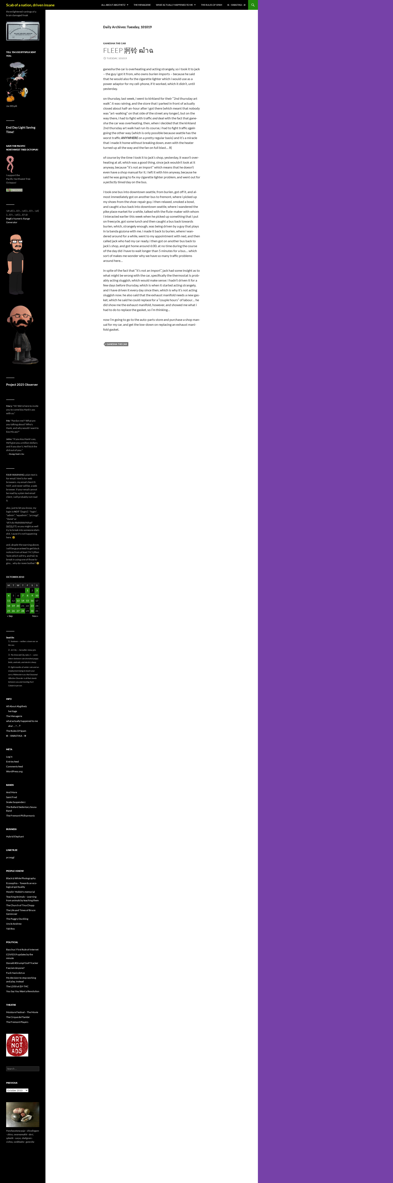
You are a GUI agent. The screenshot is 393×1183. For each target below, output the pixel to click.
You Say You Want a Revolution (22, 991)
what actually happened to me (174, 4)
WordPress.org (14, 771)
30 (32, 610)
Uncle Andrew (13, 923)
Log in (9, 756)
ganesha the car (114, 43)
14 (22, 600)
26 (13, 610)
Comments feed (14, 766)
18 (8, 605)
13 (18, 600)
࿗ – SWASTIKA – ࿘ (236, 4)
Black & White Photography (21, 878)
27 (18, 610)
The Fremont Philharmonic (20, 815)
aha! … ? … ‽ (14, 725)
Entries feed (12, 761)
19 (13, 605)
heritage (12, 711)
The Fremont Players (17, 1022)
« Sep (10, 616)
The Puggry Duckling (17, 918)
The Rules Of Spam (211, 4)
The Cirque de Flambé (17, 1017)
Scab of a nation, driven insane (30, 5)
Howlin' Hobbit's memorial (20, 891)
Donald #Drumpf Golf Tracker (22, 963)
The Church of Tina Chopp (20, 905)
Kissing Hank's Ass (16, 454)
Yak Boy (10, 928)
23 (32, 605)
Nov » (35, 616)
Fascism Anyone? (15, 967)
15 (27, 600)
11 (8, 600)
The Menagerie (142, 4)
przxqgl (10, 857)
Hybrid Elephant (15, 836)
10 (36, 595)
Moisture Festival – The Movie (22, 1012)
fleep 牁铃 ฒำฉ (128, 50)
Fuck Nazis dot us (15, 972)
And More (11, 792)
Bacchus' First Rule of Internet (22, 949)
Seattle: (10, 637)
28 (22, 610)
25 (8, 610)
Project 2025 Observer (22, 384)
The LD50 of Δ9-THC (17, 986)
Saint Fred (11, 797)
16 (32, 600)
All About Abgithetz (113, 4)
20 (18, 605)
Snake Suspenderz (16, 802)
